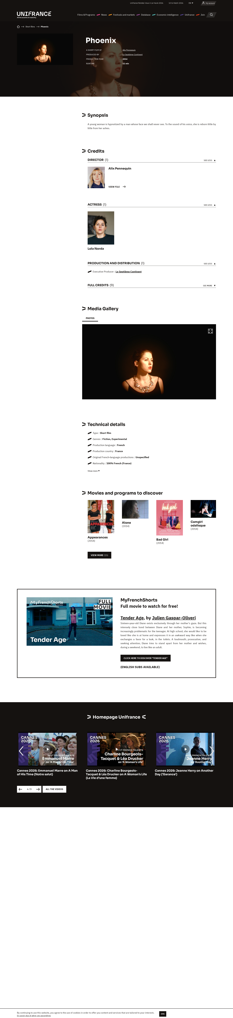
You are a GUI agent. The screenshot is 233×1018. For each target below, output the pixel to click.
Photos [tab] (90, 318)
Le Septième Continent (133, 54)
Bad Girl (162, 539)
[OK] (163, 1014)
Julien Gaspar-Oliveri (174, 618)
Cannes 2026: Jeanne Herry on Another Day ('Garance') (115, 772)
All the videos (54, 789)
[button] (210, 331)
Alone (126, 523)
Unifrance (189, 14)
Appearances (98, 537)
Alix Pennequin (129, 50)
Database (145, 14)
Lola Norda (96, 248)
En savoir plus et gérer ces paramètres (34, 1015)
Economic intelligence (168, 14)
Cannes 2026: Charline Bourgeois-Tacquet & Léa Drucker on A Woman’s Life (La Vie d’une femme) (47, 774)
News (104, 14)
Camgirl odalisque (198, 523)
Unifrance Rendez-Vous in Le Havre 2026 (146, 3)
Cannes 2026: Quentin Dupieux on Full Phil (183, 772)
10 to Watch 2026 (176, 3)
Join (203, 14)
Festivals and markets (124, 14)
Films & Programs (86, 14)
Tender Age (132, 618)
